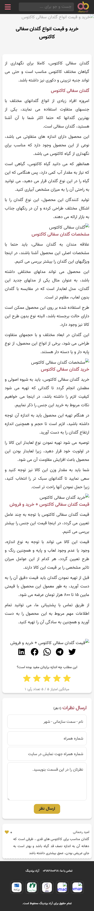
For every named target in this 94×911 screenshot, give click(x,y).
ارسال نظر (47, 808)
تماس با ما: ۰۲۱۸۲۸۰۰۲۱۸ (57, 871)
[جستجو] (20, 7)
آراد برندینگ (32, 871)
